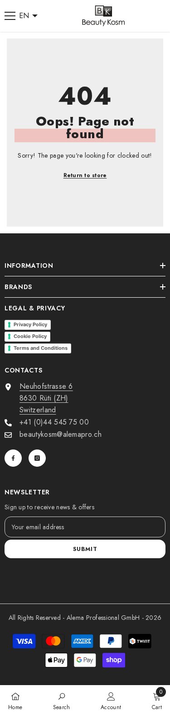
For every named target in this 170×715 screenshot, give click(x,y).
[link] (61, 700)
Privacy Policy (30, 324)
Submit (85, 549)
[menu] (10, 15)
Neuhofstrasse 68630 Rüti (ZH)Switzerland (46, 398)
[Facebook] (13, 458)
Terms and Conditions (41, 348)
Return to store (85, 175)
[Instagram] (37, 458)
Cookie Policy (30, 336)
